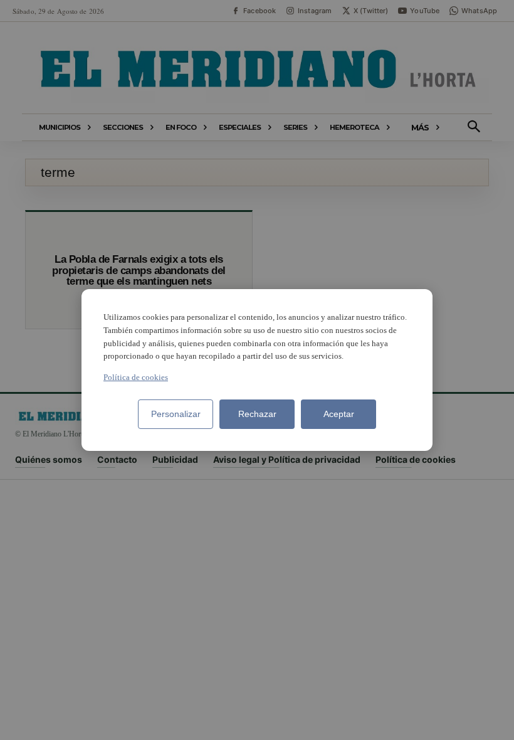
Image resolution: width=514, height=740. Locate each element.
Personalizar (176, 414)
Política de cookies (135, 377)
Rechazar (257, 414)
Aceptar (338, 414)
